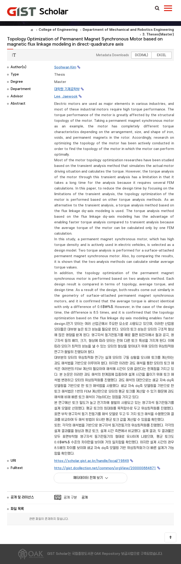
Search (157, 8)
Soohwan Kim (65, 67)
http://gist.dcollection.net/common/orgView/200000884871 (105, 468)
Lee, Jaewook (66, 97)
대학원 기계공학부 (67, 89)
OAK (37, 11)
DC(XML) (141, 55)
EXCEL (161, 55)
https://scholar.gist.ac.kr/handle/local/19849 (91, 461)
